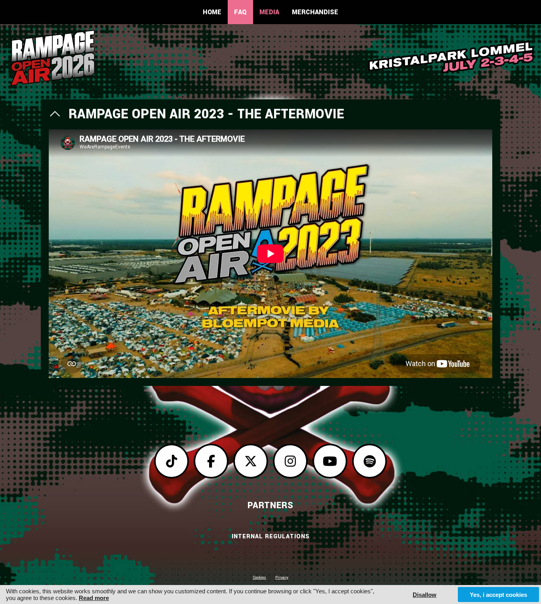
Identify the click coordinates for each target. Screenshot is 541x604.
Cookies (259, 577)
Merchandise (315, 12)
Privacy (281, 577)
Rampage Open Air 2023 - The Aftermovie (206, 114)
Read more (94, 598)
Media (269, 12)
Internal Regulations (271, 536)
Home (212, 12)
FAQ (240, 12)
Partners (270, 505)
